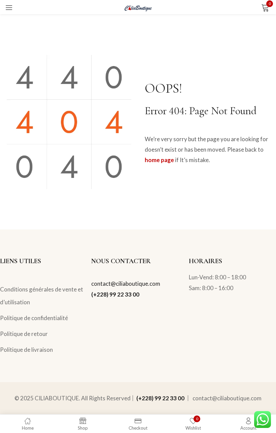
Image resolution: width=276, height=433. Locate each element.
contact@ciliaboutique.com (125, 283)
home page (159, 159)
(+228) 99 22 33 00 (115, 294)
